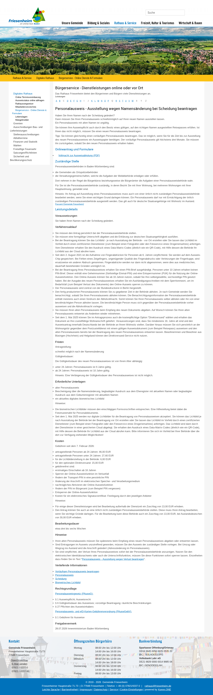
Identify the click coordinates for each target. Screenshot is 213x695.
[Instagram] (201, 11)
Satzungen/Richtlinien (25, 152)
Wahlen (17, 145)
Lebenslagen (21, 116)
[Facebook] (195, 11)
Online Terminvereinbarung (28, 97)
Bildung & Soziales (99, 23)
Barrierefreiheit (70, 689)
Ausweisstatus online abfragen (29, 100)
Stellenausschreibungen (26, 134)
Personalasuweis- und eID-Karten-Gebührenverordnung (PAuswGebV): (93, 611)
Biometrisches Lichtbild (67, 582)
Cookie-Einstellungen (131, 689)
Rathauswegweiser (24, 103)
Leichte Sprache (51, 689)
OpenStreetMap (19, 660)
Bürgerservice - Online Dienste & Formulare (81, 78)
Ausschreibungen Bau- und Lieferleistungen (26, 129)
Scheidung (61, 578)
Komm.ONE (164, 689)
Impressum (86, 689)
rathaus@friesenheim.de (158, 686)
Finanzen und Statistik (25, 141)
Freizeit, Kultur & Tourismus (157, 23)
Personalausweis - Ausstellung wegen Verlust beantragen (113, 559)
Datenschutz (101, 689)
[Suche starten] (180, 12)
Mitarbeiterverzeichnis (25, 107)
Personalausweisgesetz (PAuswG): (74, 593)
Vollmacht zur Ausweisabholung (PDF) (79, 155)
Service (114, 689)
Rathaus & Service (125, 23)
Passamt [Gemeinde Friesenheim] (69, 204)
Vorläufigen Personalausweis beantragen (77, 571)
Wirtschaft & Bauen (190, 23)
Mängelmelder (22, 120)
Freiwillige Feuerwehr (24, 149)
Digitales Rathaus (45, 78)
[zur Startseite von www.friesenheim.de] (27, 24)
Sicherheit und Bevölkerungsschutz (21, 158)
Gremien (18, 123)
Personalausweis (64, 575)
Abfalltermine (20, 138)
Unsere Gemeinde (72, 23)
